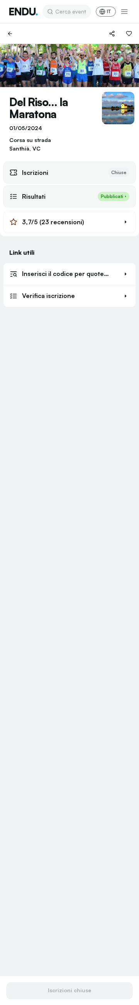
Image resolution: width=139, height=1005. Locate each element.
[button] (69, 222)
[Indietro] (10, 34)
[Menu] (124, 11)
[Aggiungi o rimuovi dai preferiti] (129, 34)
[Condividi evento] (112, 34)
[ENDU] (23, 11)
